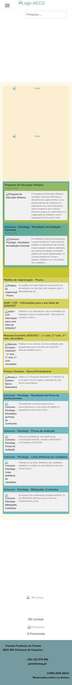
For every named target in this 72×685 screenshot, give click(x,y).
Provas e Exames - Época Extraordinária (27, 371)
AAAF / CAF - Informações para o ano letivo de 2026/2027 (31, 304)
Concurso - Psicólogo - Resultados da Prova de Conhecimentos (31, 397)
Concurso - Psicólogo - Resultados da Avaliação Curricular (33, 228)
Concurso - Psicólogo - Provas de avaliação (29, 430)
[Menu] (7, 5)
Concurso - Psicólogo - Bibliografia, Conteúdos (31, 489)
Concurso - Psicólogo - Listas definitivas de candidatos (35, 456)
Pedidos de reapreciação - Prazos (23, 279)
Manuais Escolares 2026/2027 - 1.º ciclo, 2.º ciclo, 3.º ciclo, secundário (35, 337)
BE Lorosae (36, 619)
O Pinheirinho (36, 633)
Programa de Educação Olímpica (24, 184)
